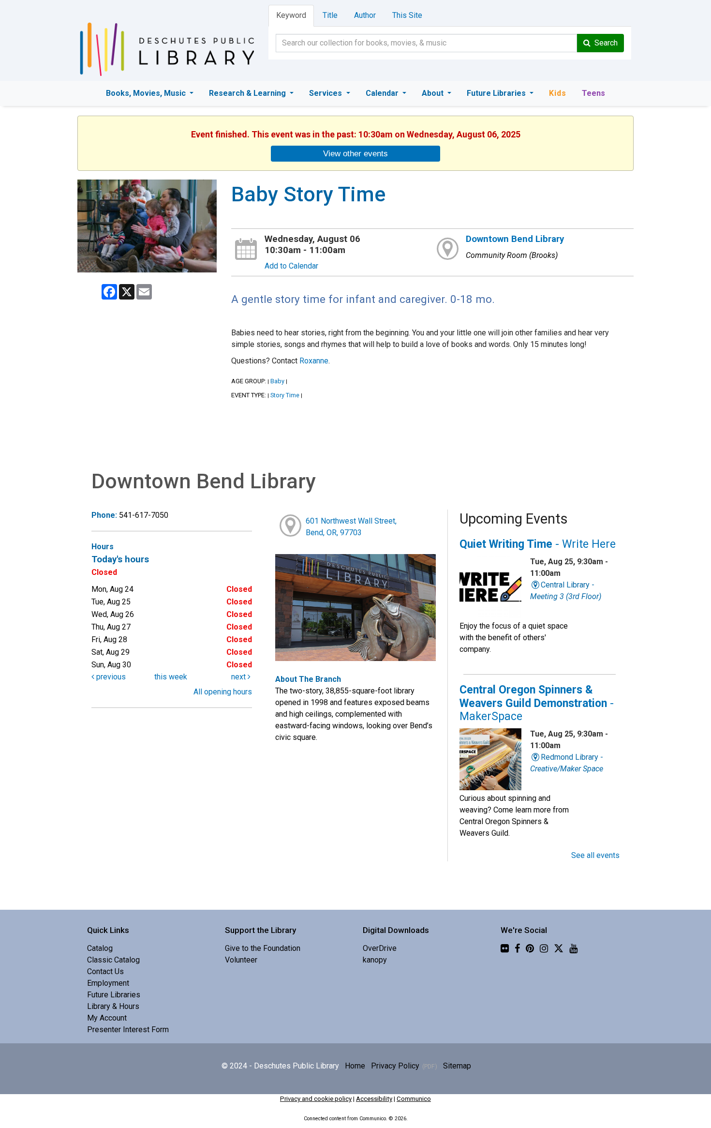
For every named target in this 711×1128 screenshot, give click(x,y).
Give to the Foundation (262, 948)
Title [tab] (330, 15)
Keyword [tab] (291, 15)
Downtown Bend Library (515, 239)
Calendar (383, 93)
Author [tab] (365, 15)
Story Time (284, 395)
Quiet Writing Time (537, 544)
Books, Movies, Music (147, 93)
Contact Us (105, 971)
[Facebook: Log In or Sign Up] (517, 948)
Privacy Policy (395, 1065)
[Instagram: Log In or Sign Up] (544, 948)
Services (326, 93)
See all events (595, 855)
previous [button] (110, 676)
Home (355, 1065)
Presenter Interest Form (128, 1029)
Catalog (100, 948)
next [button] (239, 676)
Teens (593, 93)
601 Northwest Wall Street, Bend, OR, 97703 (351, 526)
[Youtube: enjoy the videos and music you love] (573, 948)
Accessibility (374, 1098)
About (433, 93)
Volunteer (241, 959)
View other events (355, 153)
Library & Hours (113, 1006)
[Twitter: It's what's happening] (558, 948)
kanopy (375, 959)
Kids (557, 93)
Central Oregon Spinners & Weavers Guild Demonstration (536, 703)
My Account (107, 1018)
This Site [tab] (407, 15)
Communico (414, 1098)
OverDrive (380, 948)
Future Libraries (497, 93)
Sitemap (457, 1065)
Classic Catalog (113, 959)
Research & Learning (248, 93)
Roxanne (313, 360)
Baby (277, 381)
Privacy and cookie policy (316, 1098)
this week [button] (170, 676)
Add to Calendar (291, 266)
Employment (108, 983)
